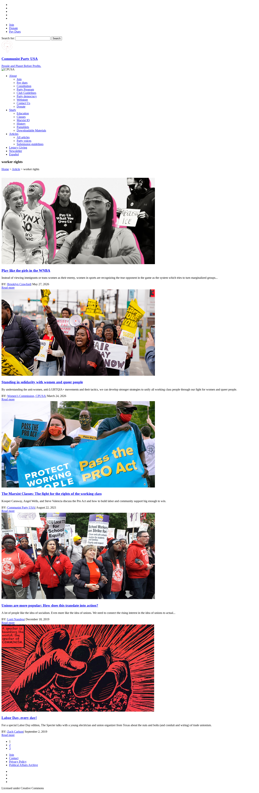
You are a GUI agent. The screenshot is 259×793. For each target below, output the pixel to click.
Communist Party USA (21, 507)
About (13, 75)
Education (23, 113)
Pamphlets (23, 127)
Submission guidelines (30, 144)
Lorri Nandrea (15, 619)
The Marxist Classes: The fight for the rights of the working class (52, 494)
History (21, 123)
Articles (13, 133)
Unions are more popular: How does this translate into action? (50, 605)
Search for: (8, 38)
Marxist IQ (23, 120)
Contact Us (23, 103)
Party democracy (27, 96)
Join (11, 24)
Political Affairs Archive (23, 765)
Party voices (24, 140)
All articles (23, 137)
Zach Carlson (15, 731)
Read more (8, 287)
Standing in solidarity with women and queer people (42, 382)
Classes (21, 116)
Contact (13, 758)
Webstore (22, 99)
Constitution (24, 86)
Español (14, 154)
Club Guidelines (26, 92)
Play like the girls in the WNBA (26, 270)
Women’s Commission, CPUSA (26, 396)
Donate (13, 28)
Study (12, 110)
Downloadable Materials (31, 130)
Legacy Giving (18, 147)
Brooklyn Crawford (19, 284)
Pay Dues (15, 31)
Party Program (25, 89)
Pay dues (22, 82)
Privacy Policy (18, 761)
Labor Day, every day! (19, 718)
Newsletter (15, 151)
